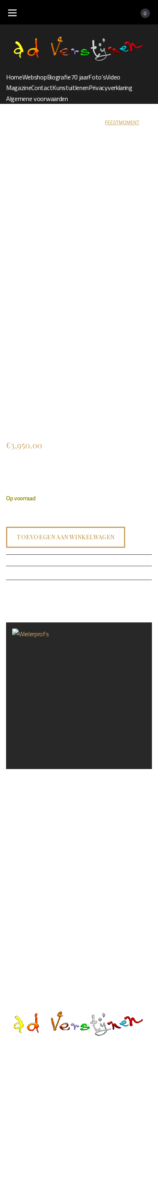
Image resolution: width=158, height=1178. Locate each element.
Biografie (59, 77)
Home (14, 77)
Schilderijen (65, 122)
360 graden (87, 1078)
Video (113, 77)
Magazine (18, 87)
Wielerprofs (21, 775)
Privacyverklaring (110, 87)
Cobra (93, 122)
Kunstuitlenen (70, 87)
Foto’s (97, 77)
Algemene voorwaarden (37, 98)
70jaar (136, 1063)
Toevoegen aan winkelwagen (66, 537)
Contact (41, 87)
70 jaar (80, 77)
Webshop (34, 77)
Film (50, 1078)
